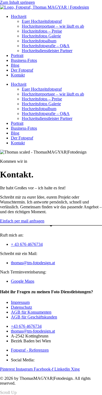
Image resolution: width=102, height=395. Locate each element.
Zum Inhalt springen (17, 2)
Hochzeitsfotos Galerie (41, 36)
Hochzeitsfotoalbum (39, 41)
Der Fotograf (22, 70)
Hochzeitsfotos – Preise (42, 31)
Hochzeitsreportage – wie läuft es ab (53, 26)
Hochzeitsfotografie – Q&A (46, 45)
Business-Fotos (24, 60)
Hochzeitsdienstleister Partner (47, 50)
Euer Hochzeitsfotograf (42, 21)
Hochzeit (18, 16)
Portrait (17, 55)
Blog (15, 65)
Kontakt (18, 75)
